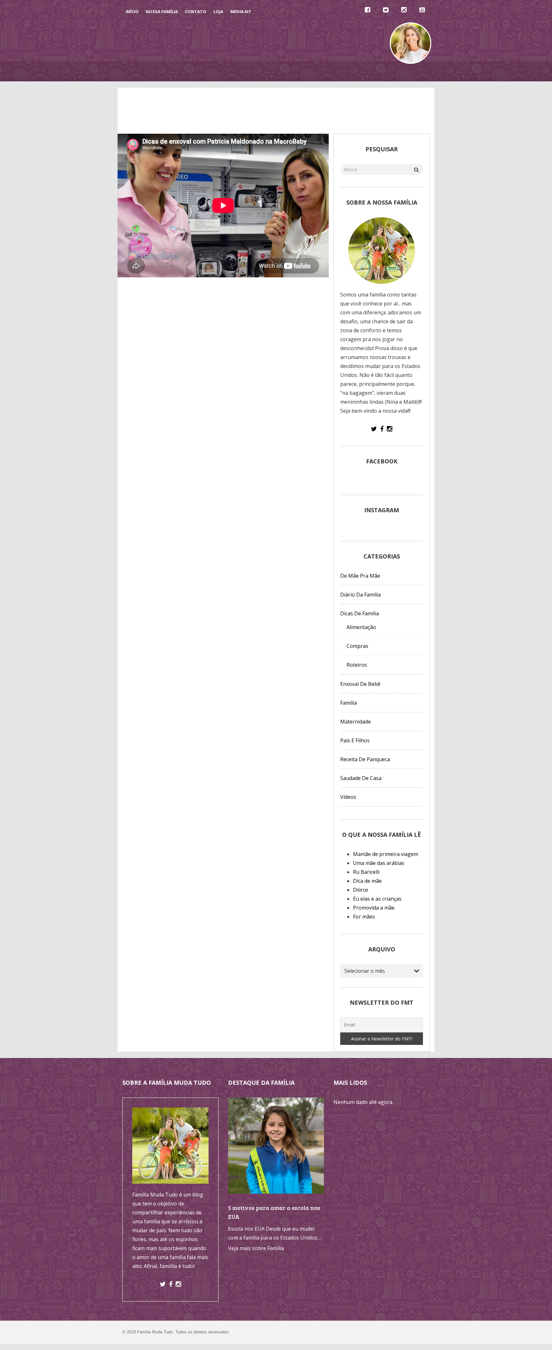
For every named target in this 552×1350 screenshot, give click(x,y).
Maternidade (355, 721)
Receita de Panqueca (365, 759)
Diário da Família (332, 71)
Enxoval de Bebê (360, 683)
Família (348, 702)
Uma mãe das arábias (378, 862)
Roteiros (357, 664)
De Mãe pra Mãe (261, 71)
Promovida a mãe (374, 907)
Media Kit (240, 11)
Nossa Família (162, 11)
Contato (195, 11)
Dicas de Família (216, 71)
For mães (364, 916)
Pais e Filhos (355, 740)
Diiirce (360, 889)
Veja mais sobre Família (256, 1248)
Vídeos (295, 71)
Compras (357, 645)
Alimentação (361, 627)
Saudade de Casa (360, 778)
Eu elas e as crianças (377, 898)
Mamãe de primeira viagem (385, 854)
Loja (218, 11)
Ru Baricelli (366, 871)
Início (132, 11)
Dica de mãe (367, 880)
